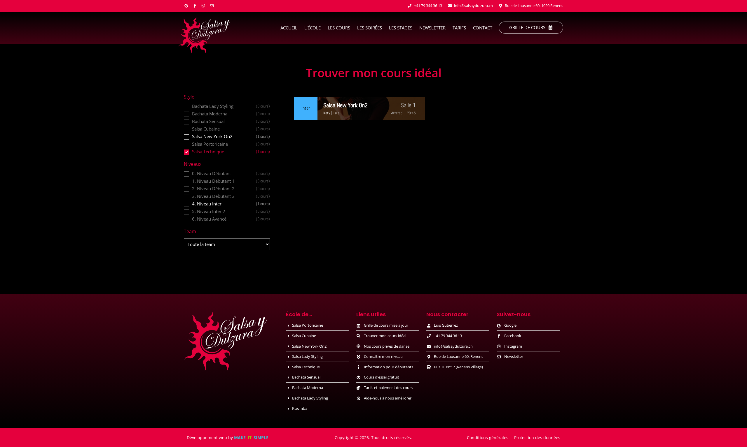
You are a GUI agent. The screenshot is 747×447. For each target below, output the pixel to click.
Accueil (288, 28)
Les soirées (369, 28)
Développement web (207, 437)
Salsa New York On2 (345, 105)
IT (250, 437)
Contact (482, 28)
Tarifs (459, 28)
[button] (408, 105)
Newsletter (432, 28)
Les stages (400, 28)
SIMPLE (261, 437)
